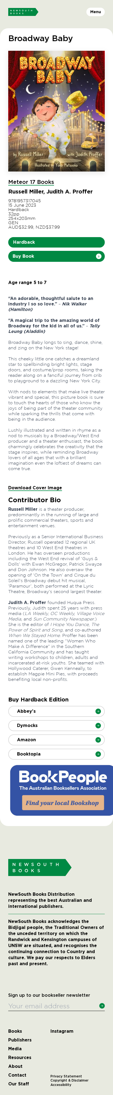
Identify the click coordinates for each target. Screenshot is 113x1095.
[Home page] (23, 12)
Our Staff (18, 1084)
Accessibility (60, 1084)
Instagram (62, 1031)
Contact (17, 1075)
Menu (95, 11)
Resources (19, 1057)
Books (15, 1031)
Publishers (20, 1040)
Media (15, 1049)
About (15, 1066)
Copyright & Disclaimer (69, 1080)
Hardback (24, 242)
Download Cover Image (35, 488)
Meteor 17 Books (31, 182)
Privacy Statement (66, 1076)
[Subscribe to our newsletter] (102, 1006)
